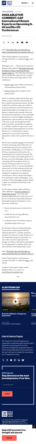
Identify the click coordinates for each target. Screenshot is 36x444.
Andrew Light (9, 85)
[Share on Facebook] (8, 42)
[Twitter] (3, 360)
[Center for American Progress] (4, 3)
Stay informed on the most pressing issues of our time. (16, 376)
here (27, 59)
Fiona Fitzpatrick (6, 324)
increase (20, 142)
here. (27, 260)
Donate (25, 3)
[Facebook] (7, 360)
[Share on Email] (22, 42)
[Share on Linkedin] (13, 42)
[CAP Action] (8, 414)
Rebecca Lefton (10, 91)
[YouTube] (11, 360)
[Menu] (32, 3)
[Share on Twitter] (4, 42)
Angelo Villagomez (16, 324)
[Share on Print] (27, 42)
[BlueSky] (23, 360)
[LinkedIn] (18, 360)
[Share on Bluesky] (17, 42)
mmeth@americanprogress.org (12, 272)
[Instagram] (14, 360)
